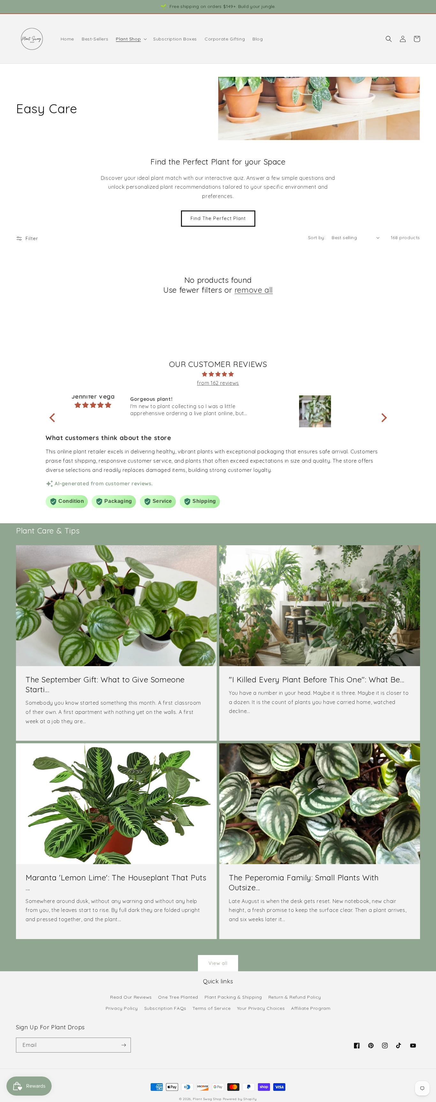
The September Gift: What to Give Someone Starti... (105, 684)
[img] (218, 374)
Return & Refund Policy (294, 997)
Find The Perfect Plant (218, 218)
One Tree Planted (178, 997)
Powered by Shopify (240, 1099)
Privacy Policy (122, 1008)
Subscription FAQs (165, 1008)
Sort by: (316, 237)
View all (218, 963)
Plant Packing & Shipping (233, 997)
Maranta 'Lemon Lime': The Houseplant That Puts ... (116, 882)
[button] (130, 39)
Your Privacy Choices (261, 1008)
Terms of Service (211, 1008)
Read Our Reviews (131, 997)
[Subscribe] (124, 1045)
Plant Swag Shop (207, 1099)
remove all (254, 290)
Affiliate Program (310, 1008)
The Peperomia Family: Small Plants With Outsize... (304, 882)
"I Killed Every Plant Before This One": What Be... (316, 679)
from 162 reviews (218, 383)
